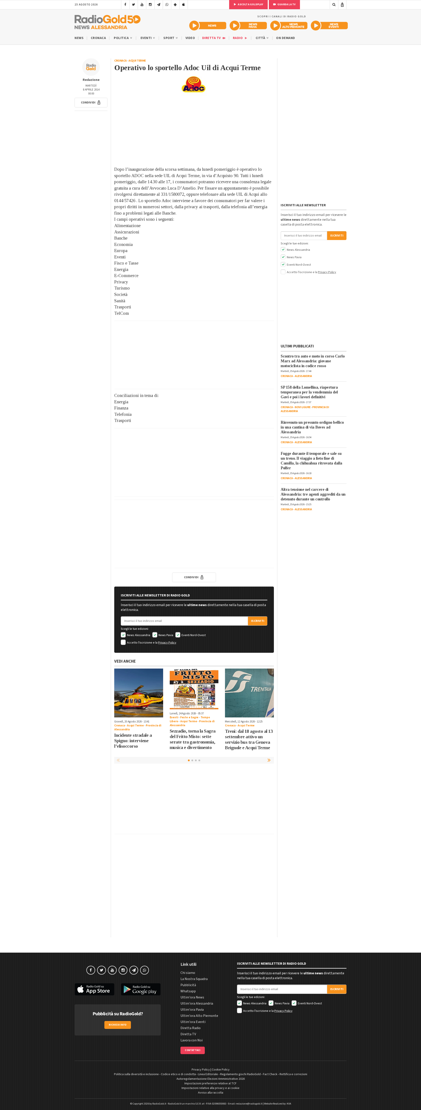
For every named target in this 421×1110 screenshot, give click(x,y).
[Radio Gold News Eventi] (329, 25)
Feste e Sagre (189, 717)
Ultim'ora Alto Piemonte (199, 1015)
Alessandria (303, 376)
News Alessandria (138, 635)
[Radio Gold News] (207, 25)
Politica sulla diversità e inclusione (136, 1074)
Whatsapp (188, 991)
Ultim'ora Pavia (192, 1009)
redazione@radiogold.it (249, 1104)
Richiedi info (118, 1025)
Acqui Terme (137, 61)
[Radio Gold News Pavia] (248, 25)
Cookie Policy (221, 1069)
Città (261, 38)
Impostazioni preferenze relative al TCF (210, 1083)
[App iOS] (184, 4)
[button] (91, 102)
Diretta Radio (190, 1028)
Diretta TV (212, 38)
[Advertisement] (194, 131)
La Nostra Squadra (194, 979)
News (79, 38)
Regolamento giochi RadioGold (240, 1074)
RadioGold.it (159, 1104)
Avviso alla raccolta (210, 1092)
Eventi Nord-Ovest (193, 635)
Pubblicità (188, 985)
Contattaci (192, 1050)
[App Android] (175, 4)
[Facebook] (125, 4)
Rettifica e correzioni (293, 1074)
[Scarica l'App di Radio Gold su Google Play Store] (141, 989)
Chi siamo (187, 972)
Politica (122, 38)
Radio (238, 38)
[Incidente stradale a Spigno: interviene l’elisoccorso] (138, 693)
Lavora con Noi (191, 1040)
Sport (169, 38)
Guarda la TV (286, 4)
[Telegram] (159, 4)
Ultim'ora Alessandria (196, 1003)
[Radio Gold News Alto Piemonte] (288, 25)
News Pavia (165, 635)
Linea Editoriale (208, 1074)
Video (190, 38)
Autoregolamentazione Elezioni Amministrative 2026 (211, 1079)
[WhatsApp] (167, 4)
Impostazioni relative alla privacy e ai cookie (210, 1088)
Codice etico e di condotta (178, 1074)
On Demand (285, 38)
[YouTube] (142, 4)
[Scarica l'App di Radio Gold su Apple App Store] (94, 989)
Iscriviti (257, 621)
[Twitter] (134, 4)
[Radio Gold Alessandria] (108, 21)
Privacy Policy (167, 642)
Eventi (147, 38)
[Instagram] (150, 4)
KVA (289, 1104)
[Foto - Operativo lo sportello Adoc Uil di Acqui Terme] (194, 86)
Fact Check (270, 1074)
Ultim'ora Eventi (192, 1021)
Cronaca (98, 38)
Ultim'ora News (192, 997)
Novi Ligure (302, 407)
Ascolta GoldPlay (250, 4)
